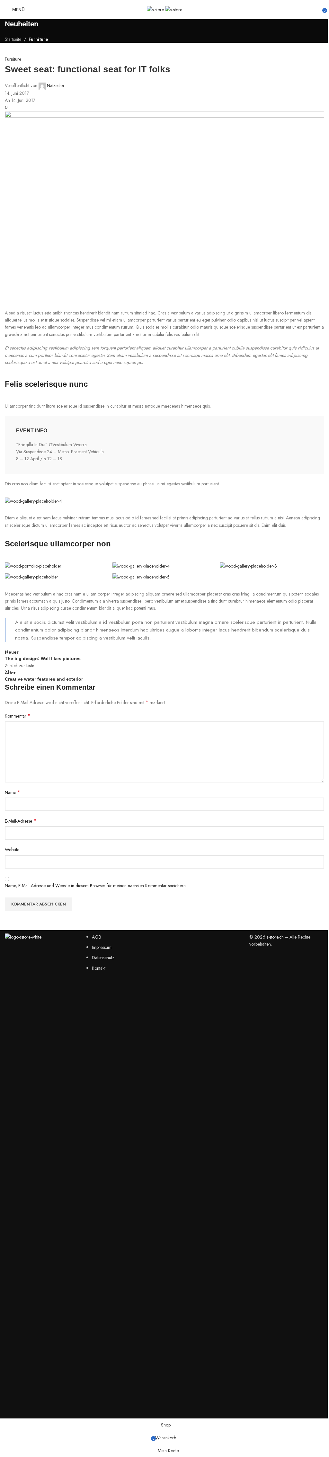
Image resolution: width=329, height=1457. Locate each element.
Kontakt (98, 968)
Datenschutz (103, 957)
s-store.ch (275, 937)
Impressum (101, 947)
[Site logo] (156, 9)
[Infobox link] (164, 445)
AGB (96, 937)
